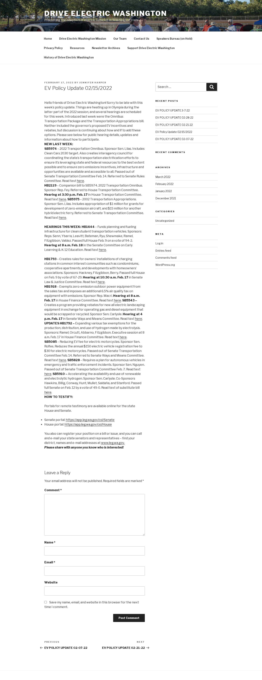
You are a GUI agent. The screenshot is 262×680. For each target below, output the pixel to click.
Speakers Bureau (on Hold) (174, 38)
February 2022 (164, 184)
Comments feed (165, 257)
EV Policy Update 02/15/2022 (173, 131)
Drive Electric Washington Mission (82, 38)
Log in (159, 243)
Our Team (120, 38)
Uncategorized (164, 220)
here (80, 181)
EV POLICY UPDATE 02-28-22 (174, 117)
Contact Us (141, 38)
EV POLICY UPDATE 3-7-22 (172, 110)
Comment (53, 490)
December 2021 (165, 198)
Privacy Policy (53, 48)
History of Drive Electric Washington (69, 57)
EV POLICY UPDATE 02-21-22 (174, 124)
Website (51, 582)
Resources (77, 48)
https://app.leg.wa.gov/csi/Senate (90, 420)
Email (49, 562)
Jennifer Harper (92, 82)
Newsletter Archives (106, 48)
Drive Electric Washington (105, 13)
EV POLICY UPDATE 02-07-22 (174, 139)
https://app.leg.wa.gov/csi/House (88, 424)
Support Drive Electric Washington (151, 48)
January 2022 (163, 191)
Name (49, 542)
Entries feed (163, 250)
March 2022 (163, 176)
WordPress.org (165, 264)
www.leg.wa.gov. (113, 443)
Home (48, 38)
